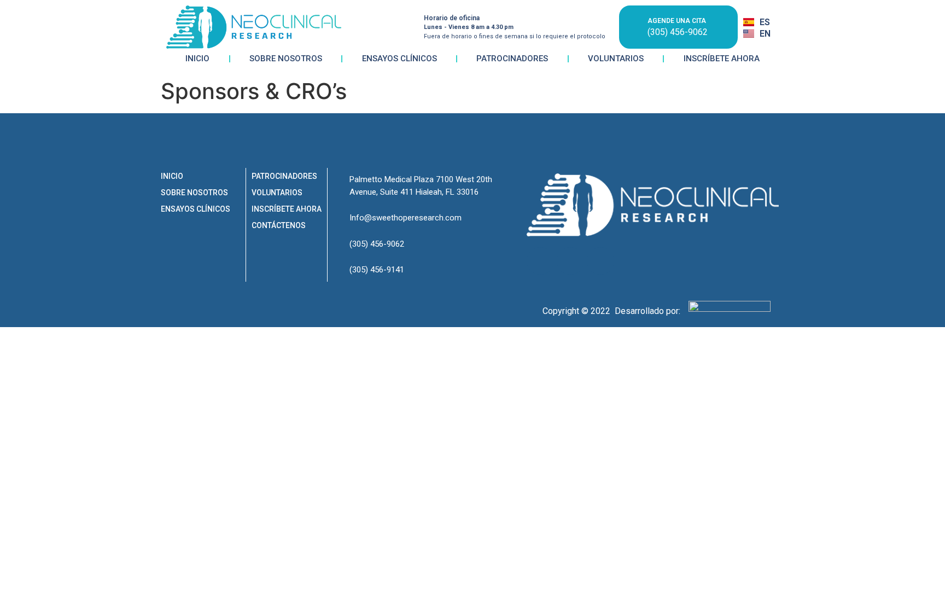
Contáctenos (279, 225)
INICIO (197, 58)
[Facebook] (570, 261)
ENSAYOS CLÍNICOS (399, 58)
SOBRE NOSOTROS (285, 58)
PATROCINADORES (512, 58)
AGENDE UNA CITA (677, 21)
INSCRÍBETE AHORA (722, 58)
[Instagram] (540, 261)
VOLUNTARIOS (616, 58)
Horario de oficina (452, 18)
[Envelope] (600, 261)
